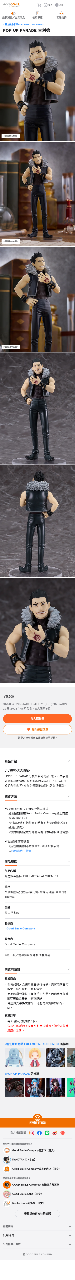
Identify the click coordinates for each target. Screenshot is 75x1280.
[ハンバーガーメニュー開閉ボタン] (69, 5)
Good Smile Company (21, 928)
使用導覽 (8, 1235)
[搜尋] (33, 5)
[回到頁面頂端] (37, 1118)
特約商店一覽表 (21, 850)
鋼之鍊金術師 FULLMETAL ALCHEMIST (24, 24)
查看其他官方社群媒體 (37, 1213)
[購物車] (39, 5)
